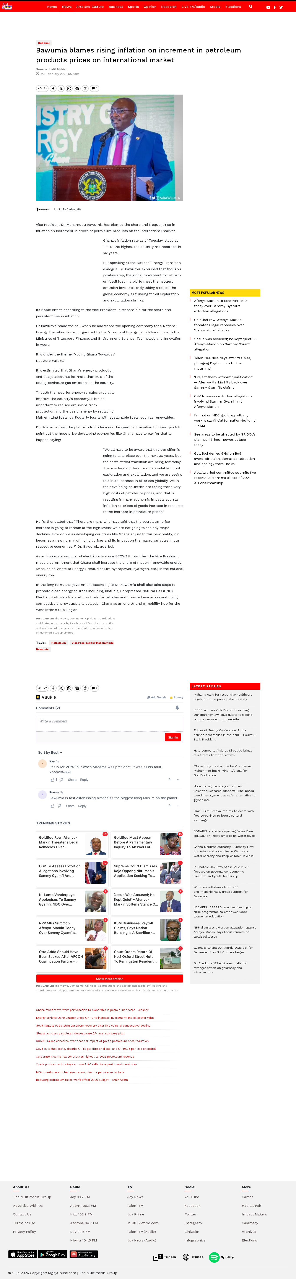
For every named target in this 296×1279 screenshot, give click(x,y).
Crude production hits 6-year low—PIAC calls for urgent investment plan (86, 1064)
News (67, 7)
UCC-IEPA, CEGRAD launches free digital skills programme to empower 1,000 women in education (223, 914)
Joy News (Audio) (141, 1240)
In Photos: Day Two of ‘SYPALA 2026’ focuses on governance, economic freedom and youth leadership (221, 873)
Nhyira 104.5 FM (83, 1240)
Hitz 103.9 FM (81, 1214)
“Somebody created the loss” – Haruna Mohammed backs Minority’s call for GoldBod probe (223, 772)
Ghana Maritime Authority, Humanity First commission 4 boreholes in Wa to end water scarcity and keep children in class (224, 853)
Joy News (135, 1197)
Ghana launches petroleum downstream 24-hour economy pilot (80, 1033)
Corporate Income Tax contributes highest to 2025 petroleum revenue (85, 1056)
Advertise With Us (28, 1206)
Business (116, 7)
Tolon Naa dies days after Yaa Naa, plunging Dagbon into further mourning (222, 363)
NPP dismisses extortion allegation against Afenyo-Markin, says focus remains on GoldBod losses (225, 934)
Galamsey (250, 1223)
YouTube (192, 1197)
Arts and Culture (90, 7)
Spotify (227, 1257)
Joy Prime (135, 1214)
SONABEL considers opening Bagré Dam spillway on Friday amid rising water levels (224, 835)
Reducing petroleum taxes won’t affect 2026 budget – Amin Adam (82, 1079)
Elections (233, 7)
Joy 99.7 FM (80, 1197)
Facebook (192, 1206)
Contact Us (22, 1214)
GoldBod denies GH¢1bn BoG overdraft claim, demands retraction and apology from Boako (224, 458)
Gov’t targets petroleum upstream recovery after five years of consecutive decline (93, 1025)
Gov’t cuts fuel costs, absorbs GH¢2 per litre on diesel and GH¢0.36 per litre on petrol (96, 1048)
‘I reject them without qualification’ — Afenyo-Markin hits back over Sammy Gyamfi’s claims (223, 382)
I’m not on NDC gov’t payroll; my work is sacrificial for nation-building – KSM (224, 420)
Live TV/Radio (193, 7)
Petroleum (58, 642)
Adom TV (135, 1206)
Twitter (190, 1214)
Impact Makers (254, 1214)
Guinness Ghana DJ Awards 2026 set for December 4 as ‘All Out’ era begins (223, 952)
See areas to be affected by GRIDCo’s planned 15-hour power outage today (224, 439)
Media (215, 7)
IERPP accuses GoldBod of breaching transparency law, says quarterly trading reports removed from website (223, 716)
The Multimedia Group (32, 1197)
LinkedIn (192, 1232)
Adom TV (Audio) (141, 1232)
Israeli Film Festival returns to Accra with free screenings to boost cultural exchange (224, 817)
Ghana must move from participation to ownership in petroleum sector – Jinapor (92, 1010)
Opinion (150, 7)
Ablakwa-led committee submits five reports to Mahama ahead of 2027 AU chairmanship (225, 477)
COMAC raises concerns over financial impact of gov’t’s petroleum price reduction (92, 1041)
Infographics (195, 1240)
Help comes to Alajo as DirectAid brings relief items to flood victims (223, 755)
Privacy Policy (24, 1232)
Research (169, 7)
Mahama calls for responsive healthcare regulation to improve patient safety (223, 699)
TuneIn (169, 1257)
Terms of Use (24, 1223)
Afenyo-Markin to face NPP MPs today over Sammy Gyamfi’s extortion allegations (220, 306)
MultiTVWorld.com (143, 1223)
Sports (133, 7)
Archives (249, 1232)
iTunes (197, 1257)
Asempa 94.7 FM (84, 1223)
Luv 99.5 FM (80, 1232)
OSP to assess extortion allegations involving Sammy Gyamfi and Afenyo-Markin (223, 401)
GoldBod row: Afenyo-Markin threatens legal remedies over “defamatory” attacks (219, 325)
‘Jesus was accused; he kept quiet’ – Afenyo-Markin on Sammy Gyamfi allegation (224, 344)
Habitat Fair (251, 1206)
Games (247, 1197)
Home (52, 7)
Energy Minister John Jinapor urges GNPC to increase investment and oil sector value (95, 1017)
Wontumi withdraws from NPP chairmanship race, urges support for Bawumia (221, 893)
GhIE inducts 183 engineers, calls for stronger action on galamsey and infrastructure (220, 970)
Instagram (193, 1223)
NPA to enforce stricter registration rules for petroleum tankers (80, 1072)
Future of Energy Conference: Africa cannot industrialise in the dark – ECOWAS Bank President (224, 737)
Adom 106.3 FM (83, 1206)
